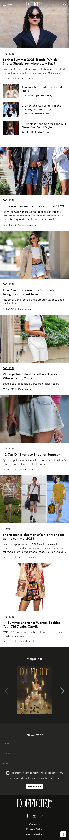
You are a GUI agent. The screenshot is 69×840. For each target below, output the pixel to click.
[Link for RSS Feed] (41, 816)
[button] (62, 690)
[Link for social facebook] (27, 816)
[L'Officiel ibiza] (34, 4)
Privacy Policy (52, 778)
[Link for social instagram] (34, 816)
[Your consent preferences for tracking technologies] (63, 834)
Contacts (34, 824)
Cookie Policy (34, 834)
